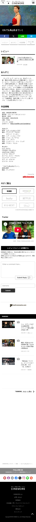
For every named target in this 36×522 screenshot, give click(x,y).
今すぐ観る (31, 42)
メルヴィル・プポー (8, 152)
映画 (17, 463)
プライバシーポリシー (18, 506)
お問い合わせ (18, 497)
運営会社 (18, 509)
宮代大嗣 (25, 64)
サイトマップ (18, 512)
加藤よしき (29, 332)
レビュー (5, 42)
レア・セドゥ (6, 148)
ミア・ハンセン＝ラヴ (13, 130)
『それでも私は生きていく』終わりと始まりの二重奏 (25, 59)
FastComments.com (19, 305)
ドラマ (11, 122)
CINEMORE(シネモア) (7, 463)
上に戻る (32, 514)
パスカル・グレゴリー (9, 150)
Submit (8, 290)
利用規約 (3, 252)
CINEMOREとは (18, 494)
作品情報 (22, 42)
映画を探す (3, 2)
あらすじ (13, 42)
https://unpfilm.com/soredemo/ (20, 123)
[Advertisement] (18, 382)
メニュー (33, 2)
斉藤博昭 (29, 369)
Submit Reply (22, 278)
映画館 (9, 191)
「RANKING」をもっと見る (23, 391)
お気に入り (8, 2)
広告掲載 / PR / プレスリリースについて (18, 503)
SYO (28, 351)
